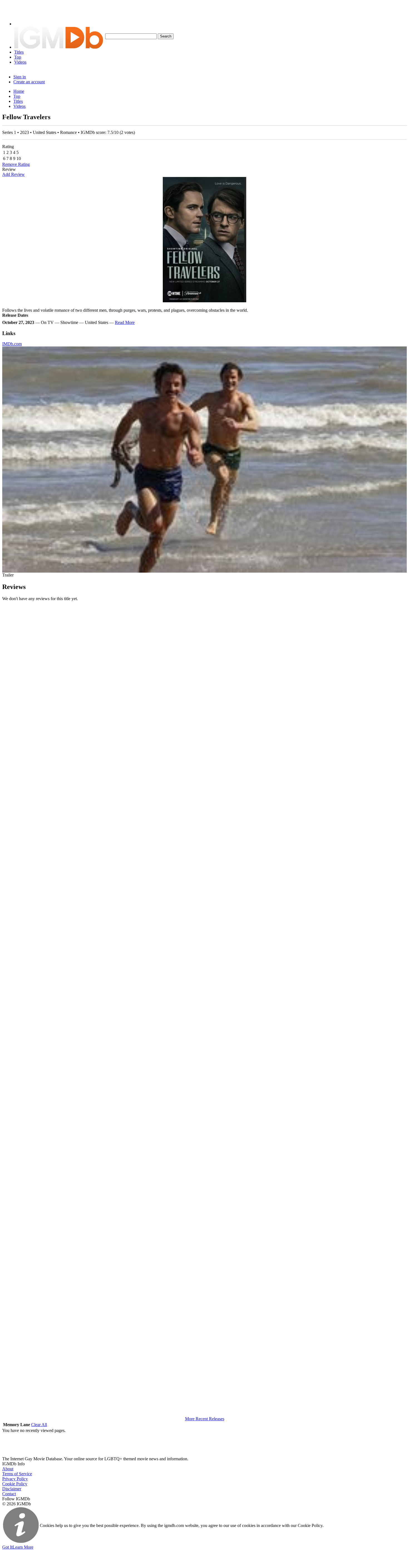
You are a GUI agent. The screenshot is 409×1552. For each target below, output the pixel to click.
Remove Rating (16, 164)
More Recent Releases (204, 1418)
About (7, 1468)
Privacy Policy (15, 1478)
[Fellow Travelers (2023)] (204, 239)
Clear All (39, 1424)
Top (17, 57)
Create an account (29, 81)
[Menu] (23, 23)
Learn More (23, 1547)
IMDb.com (12, 343)
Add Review (13, 174)
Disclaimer (11, 1488)
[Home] (58, 47)
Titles (19, 52)
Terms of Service (17, 1473)
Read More (125, 322)
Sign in (19, 76)
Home (18, 91)
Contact (9, 1493)
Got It (7, 1547)
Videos (20, 62)
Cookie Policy (14, 1483)
